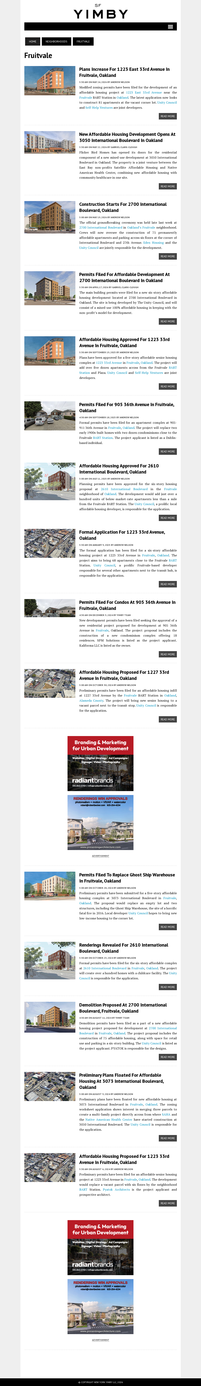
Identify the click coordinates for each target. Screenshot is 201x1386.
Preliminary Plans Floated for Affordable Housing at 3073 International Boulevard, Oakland (121, 1081)
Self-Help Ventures (99, 107)
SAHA (166, 1114)
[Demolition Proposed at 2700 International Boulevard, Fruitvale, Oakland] (49, 1030)
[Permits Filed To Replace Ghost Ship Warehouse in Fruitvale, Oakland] (49, 898)
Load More (100, 1360)
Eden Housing (153, 242)
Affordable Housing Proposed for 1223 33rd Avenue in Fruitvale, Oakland (124, 1159)
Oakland (122, 97)
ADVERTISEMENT (100, 855)
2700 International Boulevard (100, 227)
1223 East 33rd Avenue (144, 92)
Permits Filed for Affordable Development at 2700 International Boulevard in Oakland (124, 277)
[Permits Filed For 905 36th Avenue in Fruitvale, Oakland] (49, 428)
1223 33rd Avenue (109, 362)
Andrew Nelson (120, 82)
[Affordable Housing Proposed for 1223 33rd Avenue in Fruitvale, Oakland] (49, 1179)
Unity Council (167, 102)
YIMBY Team (124, 615)
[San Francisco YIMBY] (100, 11)
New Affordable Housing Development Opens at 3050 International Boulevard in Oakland (127, 137)
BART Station (103, 438)
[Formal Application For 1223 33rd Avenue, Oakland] (49, 555)
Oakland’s (134, 227)
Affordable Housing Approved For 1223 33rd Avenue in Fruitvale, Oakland (124, 342)
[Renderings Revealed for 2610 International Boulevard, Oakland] (49, 977)
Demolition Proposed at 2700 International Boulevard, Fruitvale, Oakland (123, 1008)
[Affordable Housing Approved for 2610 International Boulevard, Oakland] (49, 497)
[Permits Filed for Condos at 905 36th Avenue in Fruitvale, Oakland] (49, 614)
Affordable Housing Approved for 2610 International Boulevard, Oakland (119, 469)
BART (173, 560)
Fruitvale (85, 97)
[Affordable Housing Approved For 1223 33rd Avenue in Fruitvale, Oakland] (49, 363)
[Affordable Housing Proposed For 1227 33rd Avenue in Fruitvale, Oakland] (49, 695)
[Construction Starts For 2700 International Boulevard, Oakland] (49, 231)
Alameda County (91, 700)
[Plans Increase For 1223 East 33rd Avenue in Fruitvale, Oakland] (49, 93)
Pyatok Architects (116, 1189)
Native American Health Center (108, 1119)
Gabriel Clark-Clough (124, 147)
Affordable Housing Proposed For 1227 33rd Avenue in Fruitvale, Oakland (124, 675)
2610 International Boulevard (124, 489)
